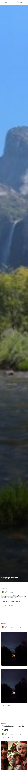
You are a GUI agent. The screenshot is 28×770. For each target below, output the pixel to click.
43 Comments (7, 705)
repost (5, 588)
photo (4, 623)
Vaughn (4, 2)
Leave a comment (8, 605)
